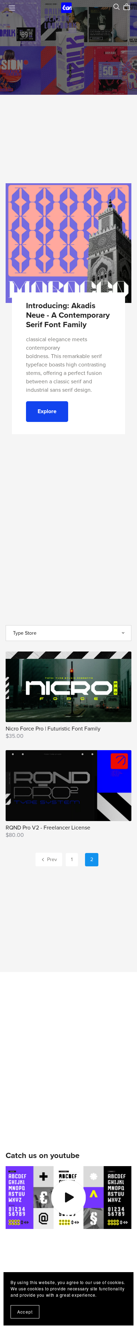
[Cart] (129, 7)
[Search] (116, 7)
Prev (51, 859)
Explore (47, 411)
